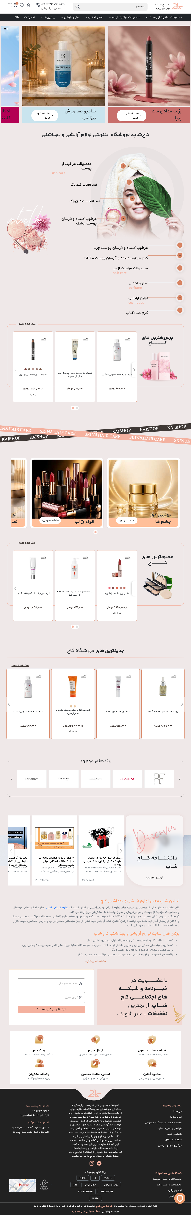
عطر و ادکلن (96, 17)
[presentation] (134, 369)
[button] (7, 29)
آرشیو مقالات (154, 878)
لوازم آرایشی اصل (57, 907)
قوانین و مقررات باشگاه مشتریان (163, 1123)
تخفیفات (29, 17)
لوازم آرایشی (72, 17)
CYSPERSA (90, 1185)
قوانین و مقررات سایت (169, 1129)
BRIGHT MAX (111, 1185)
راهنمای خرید (174, 1134)
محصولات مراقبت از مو (126, 17)
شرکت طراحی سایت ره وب (86, 1211)
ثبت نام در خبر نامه (53, 1009)
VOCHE (108, 1178)
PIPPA (95, 1199)
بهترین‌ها (50, 17)
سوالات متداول (173, 1140)
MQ (75, 1185)
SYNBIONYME (85, 1192)
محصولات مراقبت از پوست (165, 17)
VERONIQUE (106, 1192)
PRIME (82, 1178)
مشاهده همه (27, 324)
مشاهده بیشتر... (95, 961)
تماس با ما (176, 1117)
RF (95, 1178)
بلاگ (16, 17)
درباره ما (177, 1111)
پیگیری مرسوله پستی (170, 1145)
